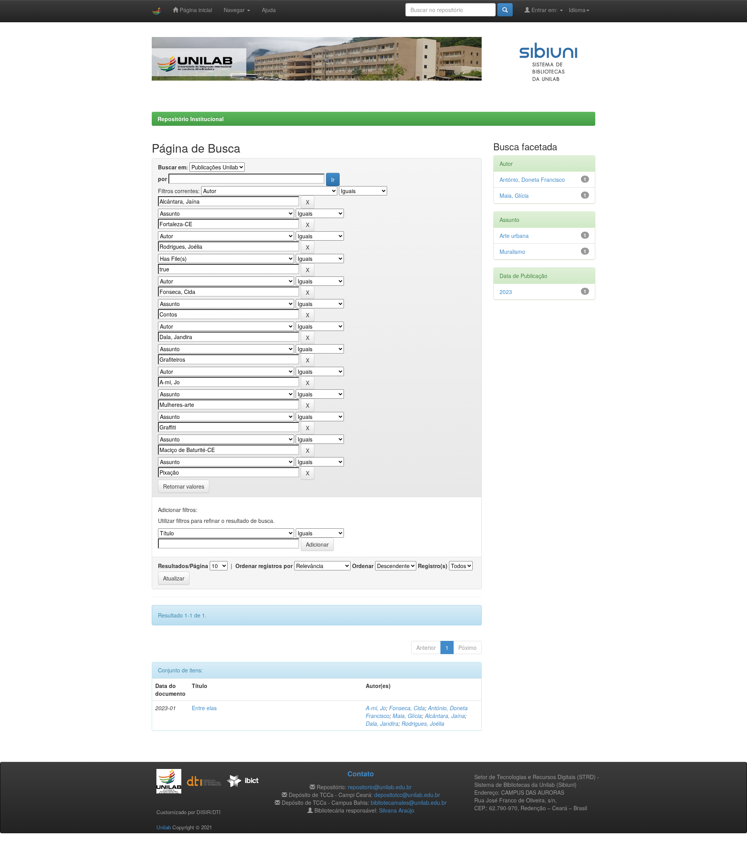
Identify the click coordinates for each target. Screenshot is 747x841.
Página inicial (195, 10)
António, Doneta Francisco (532, 179)
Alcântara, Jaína (445, 716)
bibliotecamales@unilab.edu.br (409, 802)
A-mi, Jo (376, 708)
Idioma (577, 10)
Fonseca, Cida (407, 708)
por (162, 179)
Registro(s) (432, 566)
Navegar (235, 10)
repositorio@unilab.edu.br (380, 787)
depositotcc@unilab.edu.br (407, 795)
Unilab (163, 827)
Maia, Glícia (407, 716)
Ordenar (363, 566)
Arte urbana (514, 235)
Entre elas (204, 708)
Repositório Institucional (191, 119)
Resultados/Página (183, 566)
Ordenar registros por (264, 566)
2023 (506, 292)
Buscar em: (173, 167)
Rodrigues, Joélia (423, 723)
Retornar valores (183, 486)
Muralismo (512, 251)
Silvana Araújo (396, 810)
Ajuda (269, 10)
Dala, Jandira (382, 723)
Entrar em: (544, 10)
